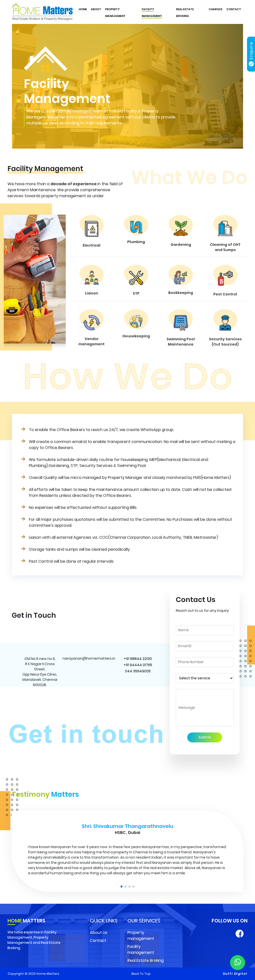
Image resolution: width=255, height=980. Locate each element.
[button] (122, 931)
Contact (233, 9)
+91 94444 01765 (138, 664)
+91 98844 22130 (138, 658)
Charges (215, 9)
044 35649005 (138, 671)
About (96, 9)
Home (83, 9)
